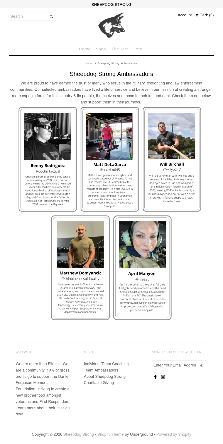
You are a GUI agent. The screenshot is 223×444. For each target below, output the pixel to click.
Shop (101, 49)
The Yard (120, 49)
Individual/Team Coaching (106, 363)
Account (185, 14)
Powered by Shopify (173, 434)
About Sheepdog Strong (105, 376)
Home (85, 49)
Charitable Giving (99, 382)
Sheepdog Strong (78, 434)
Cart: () (206, 14)
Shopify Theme (110, 434)
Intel (139, 49)
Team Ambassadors (101, 370)
